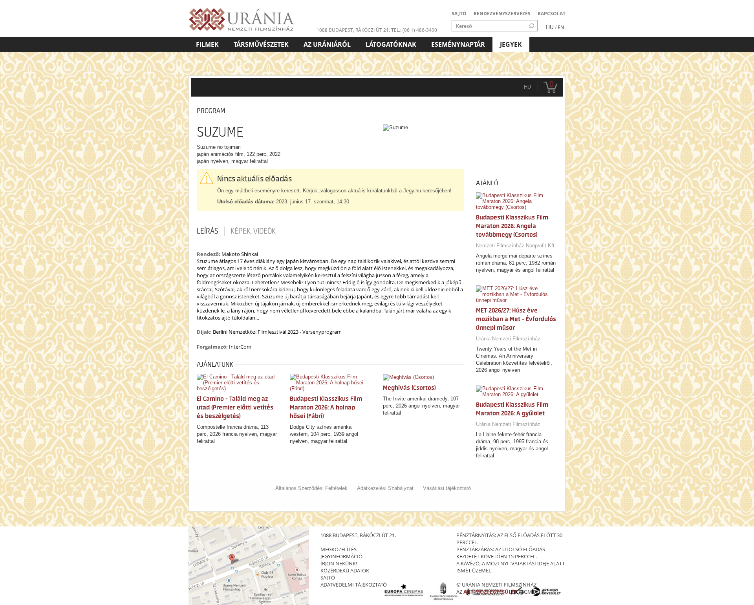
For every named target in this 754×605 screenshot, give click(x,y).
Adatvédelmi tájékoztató (353, 584)
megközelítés (338, 549)
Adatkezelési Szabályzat (385, 488)
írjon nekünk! (338, 563)
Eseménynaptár (458, 44)
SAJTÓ (459, 13)
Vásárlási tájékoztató (447, 488)
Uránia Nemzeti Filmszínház (508, 339)
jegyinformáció (341, 556)
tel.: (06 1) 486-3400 (414, 30)
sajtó (327, 577)
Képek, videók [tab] (253, 231)
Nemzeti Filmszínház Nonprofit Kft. (516, 246)
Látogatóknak (391, 44)
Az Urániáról (327, 44)
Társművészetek (261, 44)
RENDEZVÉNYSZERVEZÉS (502, 13)
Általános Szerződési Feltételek (311, 488)
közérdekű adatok (344, 570)
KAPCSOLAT (552, 13)
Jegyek (511, 44)
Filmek (207, 44)
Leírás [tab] (207, 231)
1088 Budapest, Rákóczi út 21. (353, 30)
